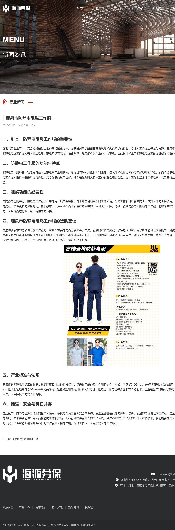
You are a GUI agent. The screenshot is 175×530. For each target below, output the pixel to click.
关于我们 (137, 8)
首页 (80, 8)
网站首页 (8, 507)
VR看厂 (96, 8)
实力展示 (158, 8)
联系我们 (90, 507)
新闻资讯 (73, 507)
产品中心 (116, 8)
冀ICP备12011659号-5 (83, 525)
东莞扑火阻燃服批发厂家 (25, 438)
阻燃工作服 (45, 139)
